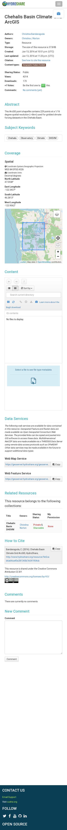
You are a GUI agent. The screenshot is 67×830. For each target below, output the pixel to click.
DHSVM (52, 138)
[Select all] (8, 302)
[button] (56, 214)
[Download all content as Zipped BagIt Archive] (36, 302)
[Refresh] (13, 302)
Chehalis (12, 138)
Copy (57, 464)
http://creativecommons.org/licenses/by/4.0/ (27, 576)
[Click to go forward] (16, 281)
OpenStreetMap (44, 262)
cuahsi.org (12, 802)
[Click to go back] (9, 281)
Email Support (9, 797)
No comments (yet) (32, 90)
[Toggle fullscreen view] (58, 244)
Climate (41, 138)
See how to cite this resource (36, 60)
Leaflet (23, 262)
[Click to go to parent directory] (24, 281)
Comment (10, 618)
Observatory (27, 138)
